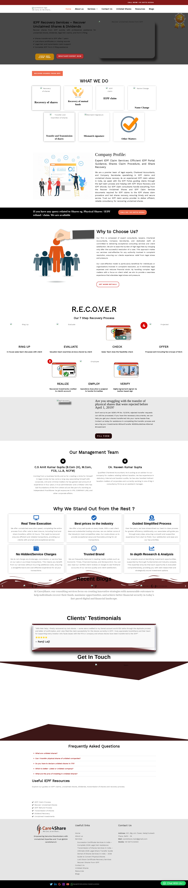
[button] (2, 586)
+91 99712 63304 (131, 842)
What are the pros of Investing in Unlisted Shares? (56, 774)
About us (79, 9)
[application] (96, 9)
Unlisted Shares (123, 9)
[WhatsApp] (71, 884)
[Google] (59, 884)
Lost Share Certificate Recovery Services (94, 859)
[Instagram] (63, 884)
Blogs (151, 9)
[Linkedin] (55, 884)
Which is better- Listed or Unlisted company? (54, 769)
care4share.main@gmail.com (135, 839)
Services (91, 9)
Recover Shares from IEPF (88, 862)
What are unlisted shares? (46, 753)
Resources (140, 9)
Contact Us (107, 9)
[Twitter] (51, 884)
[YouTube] (67, 884)
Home (68, 9)
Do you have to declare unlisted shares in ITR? (55, 763)
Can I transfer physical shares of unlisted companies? (58, 758)
